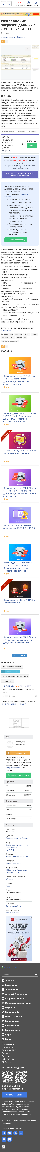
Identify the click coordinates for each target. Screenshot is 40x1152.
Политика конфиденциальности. (16, 1114)
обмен (19, 338)
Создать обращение (14, 1095)
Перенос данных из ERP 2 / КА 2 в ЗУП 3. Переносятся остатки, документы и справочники (19, 640)
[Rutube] (9, 1139)
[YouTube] (4, 1139)
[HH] (15, 1133)
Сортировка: (15, 676)
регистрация (8, 704)
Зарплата (25, 838)
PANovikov (10, 686)
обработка (8, 334)
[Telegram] (4, 1133)
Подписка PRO (9, 1050)
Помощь (6, 1056)
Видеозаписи (12, 1025)
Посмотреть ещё (19, 655)
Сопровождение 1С (15, 998)
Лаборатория (12, 989)
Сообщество (8, 1047)
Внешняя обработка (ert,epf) (17, 856)
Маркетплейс (12, 1012)
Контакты (6, 1062)
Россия (9, 886)
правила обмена (8, 338)
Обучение (10, 1007)
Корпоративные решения (18, 1003)
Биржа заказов (12, 1030)
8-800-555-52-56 (11, 1086)
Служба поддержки (15, 1067)
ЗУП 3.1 (26, 334)
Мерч (8, 1039)
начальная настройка (10, 341)
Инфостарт (6, 330)
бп (25, 338)
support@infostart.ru (12, 1089)
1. (3, 686)
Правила (6, 1053)
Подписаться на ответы (12, 666)
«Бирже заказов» (13, 767)
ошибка (34, 334)
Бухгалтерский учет (14, 906)
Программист (12, 847)
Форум (8, 1034)
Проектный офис (13, 1016)
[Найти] (36, 974)
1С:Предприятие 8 (13, 863)
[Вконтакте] (9, 1133)
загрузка (18, 334)
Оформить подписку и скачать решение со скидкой (20, 174)
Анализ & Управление (16, 994)
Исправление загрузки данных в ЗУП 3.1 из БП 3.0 (18, 25)
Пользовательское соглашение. (16, 1112)
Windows (9, 879)
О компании (8, 1044)
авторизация (20, 704)
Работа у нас (8, 1059)
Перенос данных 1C (14, 838)
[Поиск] (9, 3)
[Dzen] (21, 1133)
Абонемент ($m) (12, 913)
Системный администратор (17, 845)
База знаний (11, 985)
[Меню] (3, 3)
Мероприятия (12, 1021)
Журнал (9, 980)
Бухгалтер (10, 850)
